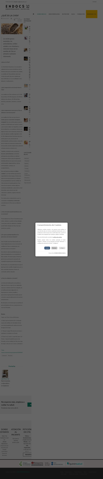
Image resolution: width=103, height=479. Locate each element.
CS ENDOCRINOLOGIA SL (60, 253)
